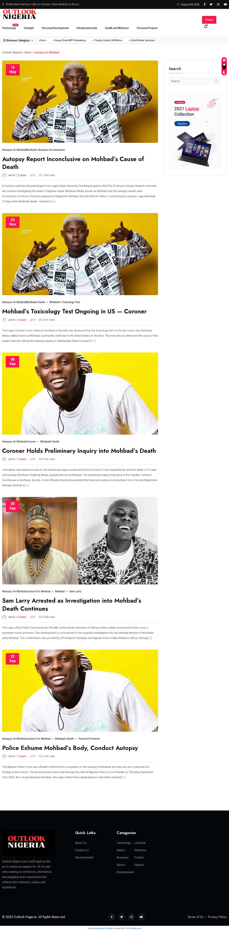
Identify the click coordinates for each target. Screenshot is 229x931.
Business (122, 857)
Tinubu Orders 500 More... (99, 40)
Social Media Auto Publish (100, 928)
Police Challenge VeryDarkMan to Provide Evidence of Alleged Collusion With (50, 4)
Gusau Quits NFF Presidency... (61, 40)
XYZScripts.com (134, 928)
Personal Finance (147, 28)
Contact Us (82, 850)
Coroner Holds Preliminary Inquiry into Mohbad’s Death (79, 450)
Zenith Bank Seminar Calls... (137, 40)
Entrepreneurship (87, 28)
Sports (121, 865)
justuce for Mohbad (38, 591)
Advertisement (84, 857)
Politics (139, 857)
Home (209, 19)
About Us (81, 843)
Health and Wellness (117, 28)
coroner (31, 441)
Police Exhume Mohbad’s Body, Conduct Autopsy (70, 748)
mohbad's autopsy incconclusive (45, 149)
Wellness (140, 850)
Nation (121, 850)
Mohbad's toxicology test (65, 302)
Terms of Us (195, 917)
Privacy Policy (217, 917)
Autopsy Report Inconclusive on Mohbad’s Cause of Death (73, 163)
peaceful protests (89, 738)
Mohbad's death (35, 302)
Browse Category (18, 40)
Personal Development (55, 28)
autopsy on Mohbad (14, 149)
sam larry (75, 591)
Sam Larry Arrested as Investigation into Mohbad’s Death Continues (71, 604)
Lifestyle (29, 28)
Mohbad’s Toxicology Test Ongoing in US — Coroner (74, 311)
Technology (9, 26)
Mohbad (60, 591)
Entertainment (125, 872)
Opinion (139, 865)
